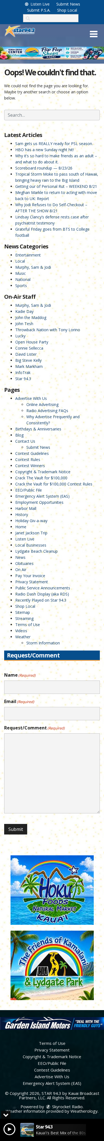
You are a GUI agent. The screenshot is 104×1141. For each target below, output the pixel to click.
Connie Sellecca (29, 348)
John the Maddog (30, 317)
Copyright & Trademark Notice (42, 471)
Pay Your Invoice (30, 575)
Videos (21, 630)
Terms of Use (27, 624)
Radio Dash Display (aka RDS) (42, 594)
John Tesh (24, 323)
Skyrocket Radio (67, 1106)
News (20, 557)
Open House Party (31, 342)
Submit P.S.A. (38, 10)
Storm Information (43, 643)
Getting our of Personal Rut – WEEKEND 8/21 (56, 186)
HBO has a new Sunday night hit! (44, 149)
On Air (20, 569)
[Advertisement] (52, 53)
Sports (21, 285)
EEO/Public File (28, 490)
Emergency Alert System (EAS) (42, 496)
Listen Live (39, 4)
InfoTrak (23, 372)
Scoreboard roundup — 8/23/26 (43, 168)
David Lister (26, 354)
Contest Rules (27, 459)
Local (20, 261)
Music (20, 273)
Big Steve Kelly (28, 360)
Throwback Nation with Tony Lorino (47, 329)
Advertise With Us (31, 398)
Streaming (24, 618)
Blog (19, 435)
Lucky (20, 335)
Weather (23, 636)
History (21, 514)
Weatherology (84, 1111)
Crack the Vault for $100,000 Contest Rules (53, 484)
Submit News (68, 4)
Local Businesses (30, 545)
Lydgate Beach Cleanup (36, 551)
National (23, 279)
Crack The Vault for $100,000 (41, 477)
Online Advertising (42, 404)
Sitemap (22, 612)
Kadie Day (24, 311)
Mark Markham (29, 366)
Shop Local (67, 10)
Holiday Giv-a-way (31, 520)
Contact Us (25, 441)
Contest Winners (30, 465)
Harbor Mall (25, 508)
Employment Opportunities (39, 502)
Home (20, 526)
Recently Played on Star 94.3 (40, 600)
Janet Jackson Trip (31, 532)
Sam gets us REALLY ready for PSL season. (54, 143)
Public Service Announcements (42, 588)
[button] (93, 34)
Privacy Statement (31, 581)
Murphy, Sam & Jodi (33, 267)
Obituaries (24, 563)
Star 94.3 (23, 378)
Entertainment (28, 255)
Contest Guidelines (32, 453)
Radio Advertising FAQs (47, 410)
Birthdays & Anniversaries (38, 429)
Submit (15, 829)
